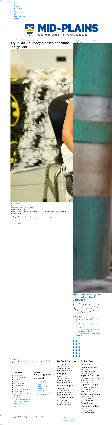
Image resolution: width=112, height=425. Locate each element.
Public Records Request (21, 401)
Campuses (17, 5)
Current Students (19, 9)
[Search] (14, 3)
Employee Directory (20, 391)
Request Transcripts (20, 405)
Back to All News (15, 223)
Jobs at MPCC (18, 13)
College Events (18, 387)
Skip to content (5, 1)
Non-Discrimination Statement (70, 419)
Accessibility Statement (68, 421)
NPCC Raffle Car (42, 395)
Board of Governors (20, 383)
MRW (42, 417)
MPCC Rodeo (41, 385)
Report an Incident (19, 16)
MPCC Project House (43, 387)
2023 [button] (77, 347)
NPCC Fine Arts (42, 389)
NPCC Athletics (42, 391)
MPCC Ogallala (15, 204)
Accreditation (18, 375)
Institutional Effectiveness (22, 399)
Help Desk (17, 397)
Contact (16, 7)
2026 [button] (77, 356)
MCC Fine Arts (41, 383)
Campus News (18, 385)
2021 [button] (77, 341)
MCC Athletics (41, 381)
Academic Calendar (20, 377)
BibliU (15, 381)
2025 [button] (77, 353)
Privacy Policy (65, 417)
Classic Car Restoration (44, 393)
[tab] (87, 341)
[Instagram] (14, 367)
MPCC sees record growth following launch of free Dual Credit (87, 297)
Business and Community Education (21, 207)
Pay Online (17, 15)
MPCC (12, 206)
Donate (16, 11)
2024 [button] (77, 350)
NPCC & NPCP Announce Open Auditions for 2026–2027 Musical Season (86, 320)
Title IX (16, 407)
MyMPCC (17, 18)
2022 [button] (77, 344)
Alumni (16, 379)
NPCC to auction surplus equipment (87, 328)
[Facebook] (14, 365)
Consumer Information (21, 389)
